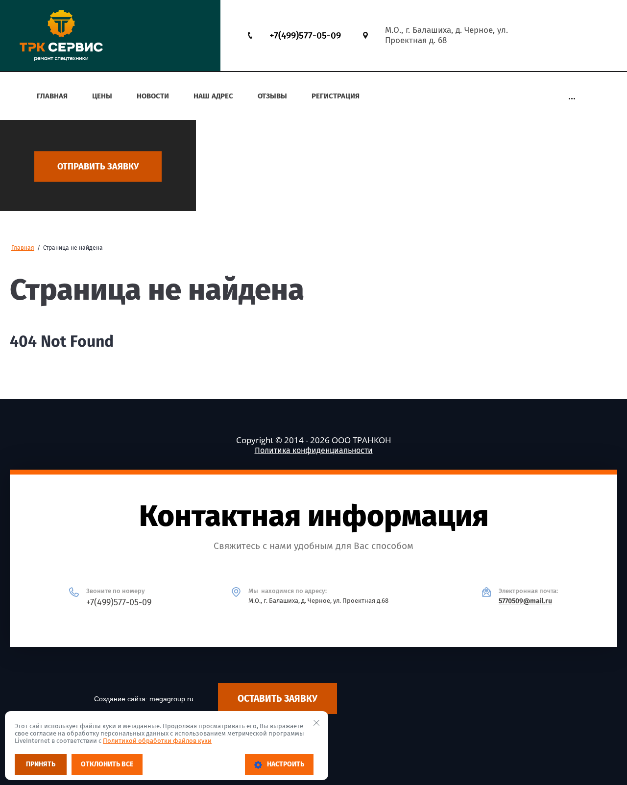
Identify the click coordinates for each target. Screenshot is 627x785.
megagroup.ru (171, 699)
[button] (98, 166)
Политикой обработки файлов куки (157, 740)
